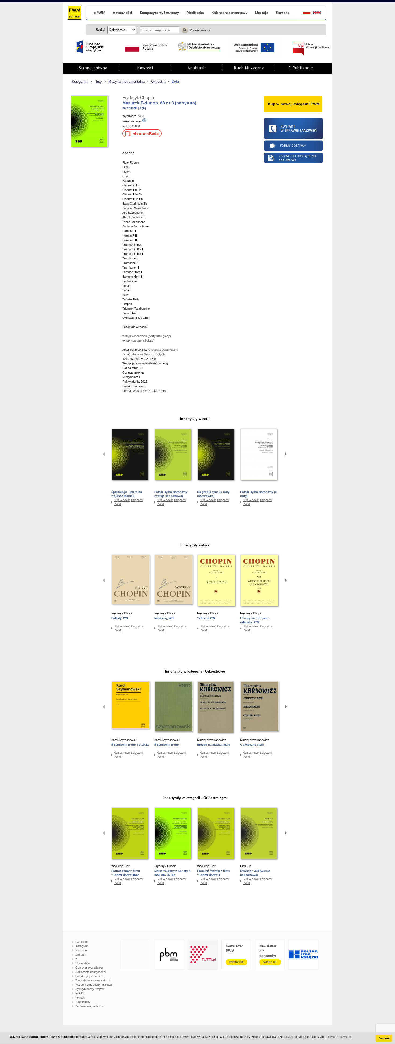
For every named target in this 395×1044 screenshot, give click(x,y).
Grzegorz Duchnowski (163, 349)
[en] (320, 13)
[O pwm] (97, 13)
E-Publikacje (301, 67)
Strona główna (93, 67)
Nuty (98, 81)
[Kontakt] (283, 13)
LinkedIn (80, 954)
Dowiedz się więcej (339, 1036)
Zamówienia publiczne (89, 1006)
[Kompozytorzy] (159, 13)
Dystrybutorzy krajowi (89, 989)
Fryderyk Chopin (138, 97)
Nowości (145, 67)
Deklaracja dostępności (90, 971)
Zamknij (384, 1038)
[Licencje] (261, 13)
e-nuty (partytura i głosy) (138, 340)
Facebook (81, 941)
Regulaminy (83, 1001)
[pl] (303, 13)
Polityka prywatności (88, 976)
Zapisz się (236, 961)
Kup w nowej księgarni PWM (128, 502)
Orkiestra (158, 81)
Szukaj (185, 30)
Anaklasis (197, 67)
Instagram (81, 946)
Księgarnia (80, 81)
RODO (79, 993)
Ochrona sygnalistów (89, 967)
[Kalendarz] (229, 13)
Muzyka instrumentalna (126, 81)
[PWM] (74, 13)
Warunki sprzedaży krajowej (93, 984)
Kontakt (80, 997)
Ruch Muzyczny (249, 67)
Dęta (175, 81)
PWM (140, 116)
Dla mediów (82, 963)
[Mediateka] (195, 13)
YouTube (81, 950)
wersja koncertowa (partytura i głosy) (146, 336)
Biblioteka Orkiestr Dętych (148, 354)
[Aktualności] (122, 13)
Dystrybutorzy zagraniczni (92, 980)
